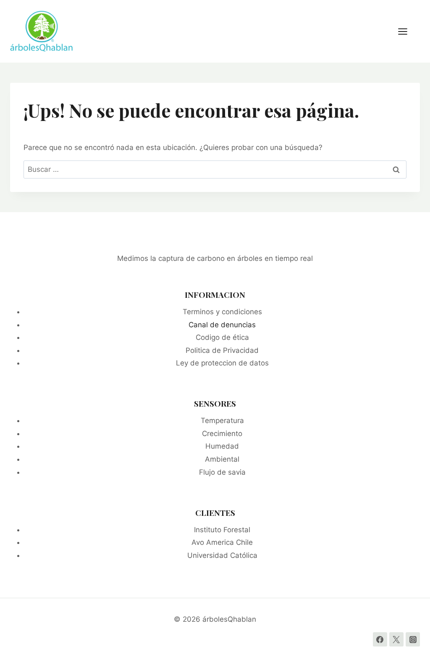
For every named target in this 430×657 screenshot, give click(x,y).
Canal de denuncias (222, 325)
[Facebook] (380, 639)
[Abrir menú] (407, 31)
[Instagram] (413, 639)
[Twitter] (396, 639)
